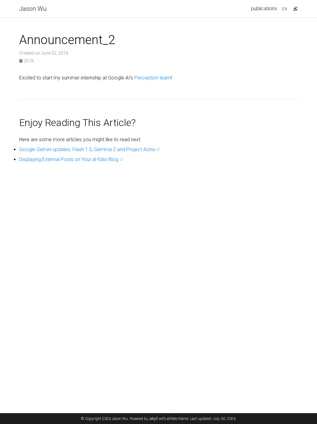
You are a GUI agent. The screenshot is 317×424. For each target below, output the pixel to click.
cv (284, 8)
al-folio (172, 419)
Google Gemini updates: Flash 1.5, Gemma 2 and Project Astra (87, 149)
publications (264, 8)
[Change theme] (294, 6)
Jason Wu (32, 8)
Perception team (152, 78)
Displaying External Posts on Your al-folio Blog (68, 159)
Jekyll (153, 419)
